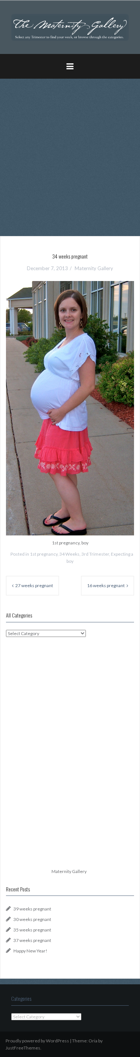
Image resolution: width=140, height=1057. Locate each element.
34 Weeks (69, 554)
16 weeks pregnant (106, 585)
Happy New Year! (30, 951)
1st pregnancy (43, 554)
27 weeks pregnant (34, 585)
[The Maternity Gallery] (70, 27)
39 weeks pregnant (32, 909)
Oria (92, 1041)
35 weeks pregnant (32, 930)
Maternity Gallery (94, 268)
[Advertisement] (70, 154)
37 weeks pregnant (32, 940)
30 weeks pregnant (32, 919)
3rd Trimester (95, 554)
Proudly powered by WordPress (37, 1041)
